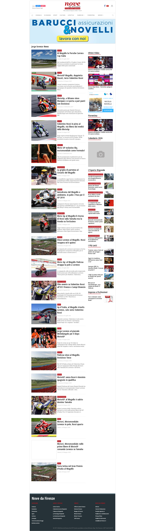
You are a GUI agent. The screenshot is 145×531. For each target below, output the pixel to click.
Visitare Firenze (78, 509)
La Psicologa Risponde (58, 513)
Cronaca (39, 15)
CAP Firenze (77, 518)
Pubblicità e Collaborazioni (102, 513)
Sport (55, 15)
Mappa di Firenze (78, 511)
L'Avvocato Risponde (58, 511)
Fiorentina (91, 15)
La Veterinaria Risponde (59, 516)
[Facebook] (105, 6)
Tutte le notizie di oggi (37, 521)
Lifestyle (71, 15)
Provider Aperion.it (100, 511)
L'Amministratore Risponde (60, 509)
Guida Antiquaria (57, 518)
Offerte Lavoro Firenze (79, 506)
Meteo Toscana (78, 516)
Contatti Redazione (100, 509)
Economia (47, 15)
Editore (97, 506)
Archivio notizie (35, 523)
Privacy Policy (98, 516)
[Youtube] (107, 6)
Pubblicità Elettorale (100, 518)
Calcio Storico (56, 506)
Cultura (62, 15)
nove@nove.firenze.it (100, 521)
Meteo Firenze (77, 513)
